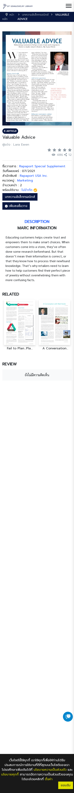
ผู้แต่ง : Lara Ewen (15, 144)
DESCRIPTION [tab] (37, 221)
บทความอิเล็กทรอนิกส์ (20, 197)
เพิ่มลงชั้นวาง (17, 206)
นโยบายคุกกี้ (10, 774)
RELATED (10, 294)
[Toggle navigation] (68, 6)
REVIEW (9, 364)
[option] (19, 325)
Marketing (25, 180)
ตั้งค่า (48, 779)
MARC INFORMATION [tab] (37, 227)
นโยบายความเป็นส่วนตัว (50, 769)
